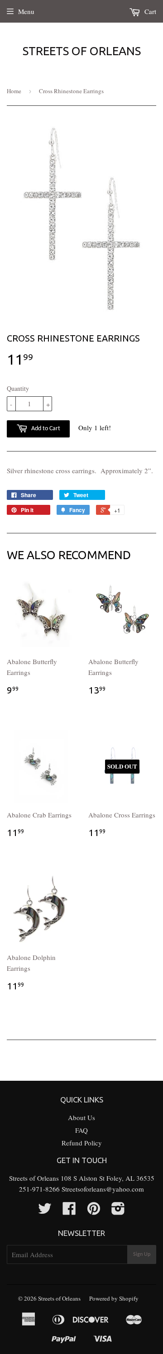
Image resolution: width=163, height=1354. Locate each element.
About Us (81, 1117)
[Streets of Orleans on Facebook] (69, 1211)
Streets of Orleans (82, 50)
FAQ (81, 1130)
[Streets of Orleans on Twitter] (45, 1211)
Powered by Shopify (114, 1298)
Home (14, 91)
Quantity (18, 388)
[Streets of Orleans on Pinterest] (94, 1211)
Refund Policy (82, 1142)
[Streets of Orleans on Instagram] (118, 1211)
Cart (149, 11)
